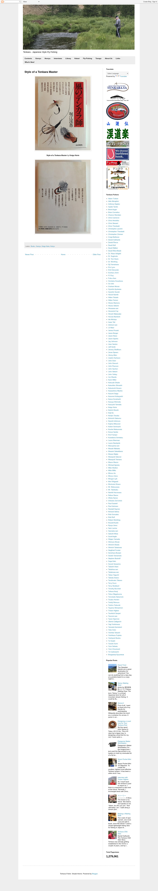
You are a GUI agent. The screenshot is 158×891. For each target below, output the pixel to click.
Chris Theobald (113, 226)
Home (63, 254)
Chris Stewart (113, 223)
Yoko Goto (112, 630)
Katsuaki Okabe (114, 383)
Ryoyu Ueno (112, 525)
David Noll (112, 245)
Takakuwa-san (113, 572)
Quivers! (121, 703)
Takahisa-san (113, 569)
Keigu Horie (46, 246)
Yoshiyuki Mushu (114, 638)
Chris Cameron (113, 218)
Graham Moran (113, 286)
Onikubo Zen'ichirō (115, 501)
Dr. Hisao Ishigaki (114, 253)
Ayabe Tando (113, 207)
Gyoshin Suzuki (114, 292)
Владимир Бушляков (116, 654)
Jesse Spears (113, 352)
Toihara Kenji (113, 591)
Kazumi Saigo (113, 393)
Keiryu (52, 246)
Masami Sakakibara (115, 451)
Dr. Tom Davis (113, 259)
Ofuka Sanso (113, 498)
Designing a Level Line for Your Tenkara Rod (124, 723)
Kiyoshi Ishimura (114, 421)
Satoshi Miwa (113, 534)
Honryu (47, 58)
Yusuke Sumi (113, 644)
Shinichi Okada (113, 545)
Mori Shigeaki (113, 481)
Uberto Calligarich (114, 621)
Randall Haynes (114, 509)
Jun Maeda (112, 377)
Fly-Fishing (87, 58)
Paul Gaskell (112, 503)
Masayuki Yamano (115, 459)
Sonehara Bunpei (114, 553)
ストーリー (122, 795)
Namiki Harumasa (114, 492)
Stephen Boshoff (114, 558)
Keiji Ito (111, 413)
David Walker (113, 248)
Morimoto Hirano (114, 484)
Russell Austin (113, 523)
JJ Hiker (111, 328)
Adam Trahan (113, 198)
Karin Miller (112, 380)
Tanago (98, 58)
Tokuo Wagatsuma (115, 594)
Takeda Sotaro (113, 578)
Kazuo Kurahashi (114, 399)
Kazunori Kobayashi (115, 396)
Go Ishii (111, 284)
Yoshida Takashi (114, 633)
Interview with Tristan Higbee (123, 778)
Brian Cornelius (113, 212)
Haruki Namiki (113, 295)
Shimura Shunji (113, 542)
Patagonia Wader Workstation (124, 742)
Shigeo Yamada (114, 539)
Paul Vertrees (113, 506)
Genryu (38, 58)
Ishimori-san (112, 325)
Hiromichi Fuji (113, 311)
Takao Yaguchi (113, 575)
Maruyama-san (113, 446)
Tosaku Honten (113, 600)
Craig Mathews (113, 237)
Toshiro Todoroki (114, 605)
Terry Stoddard (113, 586)
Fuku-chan (112, 278)
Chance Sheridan (114, 215)
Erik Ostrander (113, 270)
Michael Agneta (113, 465)
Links (118, 58)
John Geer (112, 361)
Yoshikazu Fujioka (114, 635)
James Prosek (113, 330)
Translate (123, 76)
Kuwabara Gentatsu (115, 437)
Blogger (95, 874)
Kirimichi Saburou (114, 418)
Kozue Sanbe (113, 432)
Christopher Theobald (116, 231)
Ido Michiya (112, 319)
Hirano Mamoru (114, 303)
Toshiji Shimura (113, 602)
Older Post (97, 254)
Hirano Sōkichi (113, 306)
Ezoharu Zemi (113, 273)
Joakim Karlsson (114, 358)
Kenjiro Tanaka (113, 416)
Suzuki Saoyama (114, 564)
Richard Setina (113, 512)
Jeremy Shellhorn (114, 349)
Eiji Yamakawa (113, 264)
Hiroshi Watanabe (114, 314)
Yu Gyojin (111, 641)
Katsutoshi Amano (114, 388)
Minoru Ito (112, 473)
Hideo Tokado (113, 297)
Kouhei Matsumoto (115, 429)
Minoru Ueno (113, 476)
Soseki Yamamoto (114, 556)
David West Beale (114, 251)
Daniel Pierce (113, 242)
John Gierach (113, 363)
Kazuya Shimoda (114, 402)
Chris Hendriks (113, 220)
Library (68, 58)
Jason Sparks (113, 339)
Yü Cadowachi (113, 652)
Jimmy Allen (112, 355)
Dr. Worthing (112, 262)
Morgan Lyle (112, 479)
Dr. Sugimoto (113, 256)
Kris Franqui (112, 435)
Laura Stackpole (114, 443)
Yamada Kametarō (115, 627)
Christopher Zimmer (115, 234)
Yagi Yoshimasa (114, 624)
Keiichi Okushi (113, 410)
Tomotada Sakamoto (115, 597)
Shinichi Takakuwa (115, 547)
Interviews (58, 58)
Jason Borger (113, 333)
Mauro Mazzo (113, 462)
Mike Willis (112, 470)
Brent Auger (112, 209)
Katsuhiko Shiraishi (115, 385)
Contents (28, 58)
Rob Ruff (111, 517)
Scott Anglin (112, 536)
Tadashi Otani (113, 567)
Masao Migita (113, 454)
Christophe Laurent (115, 229)
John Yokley (112, 374)
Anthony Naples (114, 204)
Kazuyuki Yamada (114, 404)
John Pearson (113, 366)
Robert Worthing (114, 520)
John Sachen (113, 369)
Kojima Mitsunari (114, 424)
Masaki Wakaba (114, 448)
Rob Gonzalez (113, 514)
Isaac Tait (111, 322)
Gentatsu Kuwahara (115, 281)
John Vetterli (112, 372)
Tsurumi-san (112, 616)
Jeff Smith (112, 347)
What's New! (29, 62)
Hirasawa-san (113, 308)
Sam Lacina (112, 528)
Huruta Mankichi (114, 317)
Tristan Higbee (113, 611)
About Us (108, 58)
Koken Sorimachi (114, 426)
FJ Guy (111, 275)
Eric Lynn (111, 267)
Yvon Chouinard (114, 649)
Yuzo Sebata (113, 646)
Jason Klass (112, 336)
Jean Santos (112, 344)
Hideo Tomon (113, 300)
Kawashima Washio (115, 391)
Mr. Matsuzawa (113, 487)
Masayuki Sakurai (114, 457)
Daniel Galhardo (114, 240)
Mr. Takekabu (113, 490)
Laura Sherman (114, 440)
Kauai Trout (122, 665)
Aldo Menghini (113, 201)
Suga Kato (112, 561)
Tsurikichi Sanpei (114, 613)
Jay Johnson (113, 341)
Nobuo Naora (113, 495)
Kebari (77, 58)
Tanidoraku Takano (115, 580)
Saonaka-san (113, 531)
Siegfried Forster (114, 550)
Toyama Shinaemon (115, 608)
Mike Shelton (113, 468)
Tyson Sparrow (113, 619)
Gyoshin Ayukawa (114, 289)
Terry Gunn (112, 583)
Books (33, 246)
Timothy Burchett (114, 589)
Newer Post (29, 254)
